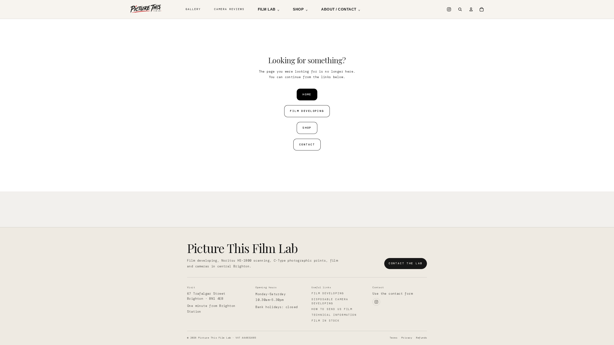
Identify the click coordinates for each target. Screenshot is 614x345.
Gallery (193, 9)
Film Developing (307, 111)
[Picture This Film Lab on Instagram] (449, 9)
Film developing (328, 293)
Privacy (406, 337)
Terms (393, 337)
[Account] (471, 9)
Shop (300, 9)
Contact (307, 144)
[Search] (460, 9)
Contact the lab (405, 263)
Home (307, 94)
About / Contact (340, 9)
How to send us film (332, 309)
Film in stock (326, 320)
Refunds (421, 337)
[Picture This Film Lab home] (146, 9)
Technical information (334, 314)
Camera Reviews (229, 9)
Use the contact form (392, 294)
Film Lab (269, 9)
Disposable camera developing (330, 301)
